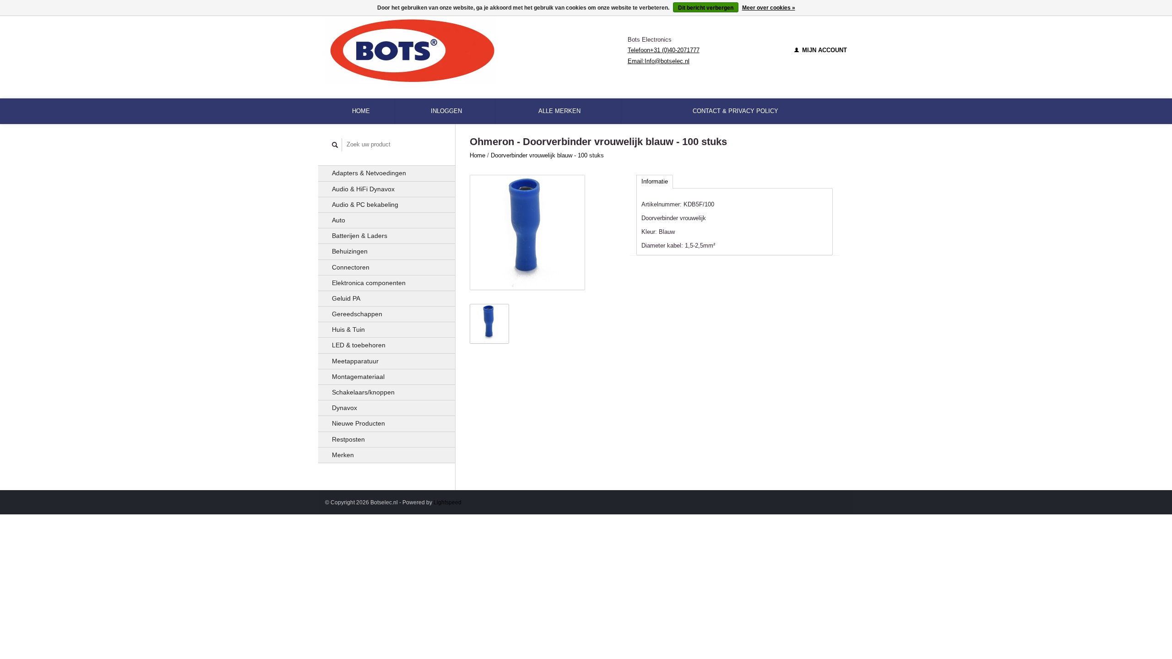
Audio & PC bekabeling (365, 204)
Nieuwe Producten (358, 423)
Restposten (348, 439)
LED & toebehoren (358, 345)
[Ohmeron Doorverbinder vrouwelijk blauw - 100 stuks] (527, 232)
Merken (343, 455)
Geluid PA (346, 298)
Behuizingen (350, 251)
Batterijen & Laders (359, 235)
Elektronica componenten (369, 282)
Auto (338, 220)
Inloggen (446, 111)
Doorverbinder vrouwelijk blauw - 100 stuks (547, 155)
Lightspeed (447, 502)
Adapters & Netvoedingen (369, 173)
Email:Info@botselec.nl (658, 61)
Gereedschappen (357, 314)
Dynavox (344, 407)
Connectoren (350, 267)
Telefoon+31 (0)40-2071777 (664, 50)
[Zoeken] (335, 144)
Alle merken (559, 111)
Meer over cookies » (768, 8)
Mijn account (823, 50)
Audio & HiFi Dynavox (363, 189)
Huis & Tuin (348, 329)
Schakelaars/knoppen (363, 392)
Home (361, 111)
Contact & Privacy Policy (735, 111)
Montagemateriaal (358, 376)
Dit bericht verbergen (705, 8)
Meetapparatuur (355, 361)
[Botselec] (476, 50)
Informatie (654, 181)
